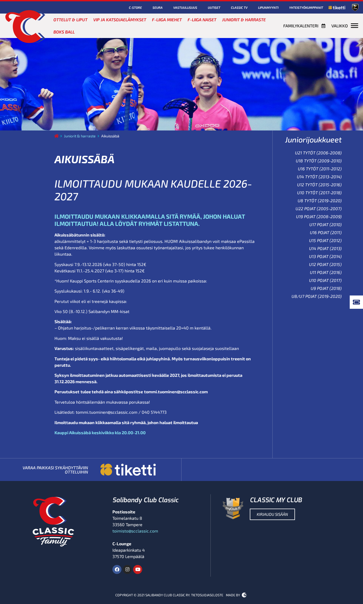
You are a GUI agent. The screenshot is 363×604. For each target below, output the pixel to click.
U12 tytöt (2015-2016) (319, 184)
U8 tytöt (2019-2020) (320, 200)
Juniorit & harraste (244, 19)
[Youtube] (137, 569)
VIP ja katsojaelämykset (119, 19)
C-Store (135, 7)
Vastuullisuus (185, 7)
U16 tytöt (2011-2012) (320, 168)
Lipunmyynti (268, 7)
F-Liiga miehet (167, 19)
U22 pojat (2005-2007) (319, 208)
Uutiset (214, 7)
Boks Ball (64, 31)
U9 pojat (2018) (326, 288)
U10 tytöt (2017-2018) (319, 192)
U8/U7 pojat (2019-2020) (317, 296)
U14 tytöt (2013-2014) (319, 176)
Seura (158, 7)
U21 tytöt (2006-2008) (318, 152)
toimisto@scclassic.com (135, 530)
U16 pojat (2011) (326, 232)
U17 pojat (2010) (325, 224)
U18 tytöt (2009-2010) (319, 160)
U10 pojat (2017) (325, 280)
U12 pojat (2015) (325, 264)
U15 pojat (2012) (325, 240)
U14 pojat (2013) (325, 248)
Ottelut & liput (70, 19)
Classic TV (239, 7)
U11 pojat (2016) (326, 272)
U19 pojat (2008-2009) (319, 216)
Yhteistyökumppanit (306, 7)
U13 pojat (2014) (325, 256)
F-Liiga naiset (202, 19)
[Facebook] (116, 569)
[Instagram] (127, 569)
